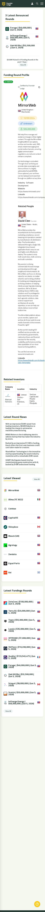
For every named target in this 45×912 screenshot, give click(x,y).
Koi (9, 572)
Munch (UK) (13, 536)
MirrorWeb (27, 105)
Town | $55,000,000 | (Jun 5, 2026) (21, 621)
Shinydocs (13, 526)
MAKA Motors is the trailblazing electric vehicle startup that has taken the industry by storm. (23, 436)
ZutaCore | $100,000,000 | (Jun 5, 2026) (20, 603)
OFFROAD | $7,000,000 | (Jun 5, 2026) (21, 639)
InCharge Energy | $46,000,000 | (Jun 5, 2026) (20, 38)
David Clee (24, 221)
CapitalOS (13, 517)
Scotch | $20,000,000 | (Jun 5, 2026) (22, 693)
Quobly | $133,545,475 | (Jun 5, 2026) (21, 657)
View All (23, 64)
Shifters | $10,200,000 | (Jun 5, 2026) (21, 648)
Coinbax (12, 508)
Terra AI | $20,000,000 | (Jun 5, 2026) (21, 612)
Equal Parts (14, 563)
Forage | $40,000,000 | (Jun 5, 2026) (21, 29)
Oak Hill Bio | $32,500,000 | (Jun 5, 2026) (22, 47)
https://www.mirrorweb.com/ (29, 191)
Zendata (12, 554)
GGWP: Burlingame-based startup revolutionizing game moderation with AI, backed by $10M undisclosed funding (22, 462)
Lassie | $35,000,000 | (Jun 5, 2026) (22, 630)
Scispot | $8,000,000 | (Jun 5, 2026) (22, 684)
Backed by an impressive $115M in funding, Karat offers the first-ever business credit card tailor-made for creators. (23, 445)
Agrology (12, 545)
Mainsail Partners (8, 400)
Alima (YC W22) (15, 499)
